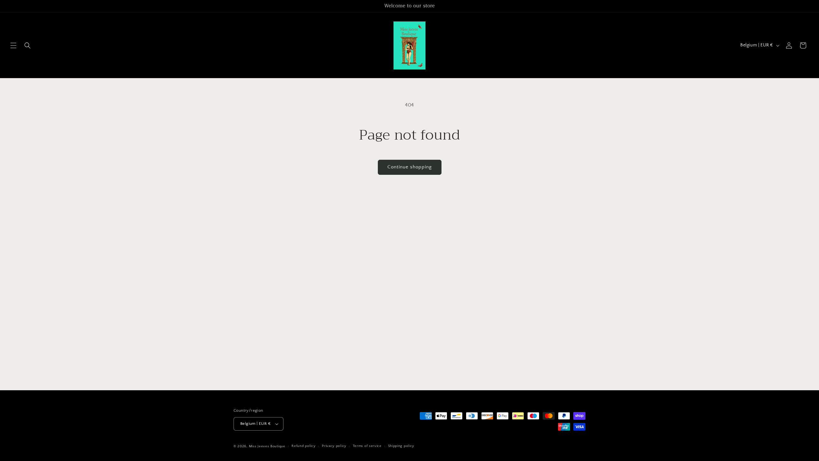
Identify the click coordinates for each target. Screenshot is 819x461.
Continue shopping (409, 167)
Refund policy (303, 446)
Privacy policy (334, 446)
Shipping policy (401, 446)
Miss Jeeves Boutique (267, 446)
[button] (13, 45)
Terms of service (367, 446)
